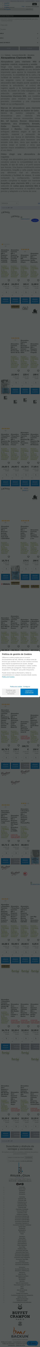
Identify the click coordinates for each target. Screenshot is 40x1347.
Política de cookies (16, 686)
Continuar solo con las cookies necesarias (11, 691)
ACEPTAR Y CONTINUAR (29, 692)
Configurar (26, 686)
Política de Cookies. (8, 677)
